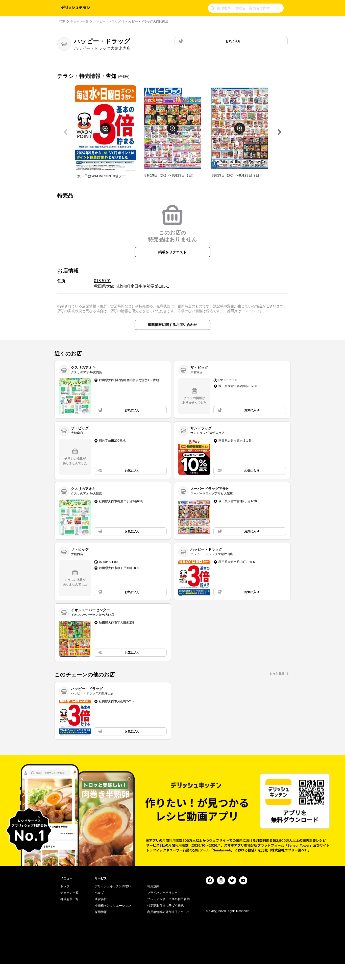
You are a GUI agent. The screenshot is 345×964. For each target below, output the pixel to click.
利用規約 (153, 886)
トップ (64, 886)
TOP (62, 21)
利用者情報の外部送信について (168, 912)
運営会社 (101, 899)
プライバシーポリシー (162, 893)
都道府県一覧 (69, 899)
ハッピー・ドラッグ (107, 21)
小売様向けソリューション (113, 905)
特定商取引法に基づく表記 (165, 905)
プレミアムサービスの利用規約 (168, 899)
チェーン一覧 (79, 21)
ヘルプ (99, 893)
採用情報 (101, 912)
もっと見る (277, 673)
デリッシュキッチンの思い (113, 886)
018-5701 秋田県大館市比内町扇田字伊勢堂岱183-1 (131, 283)
